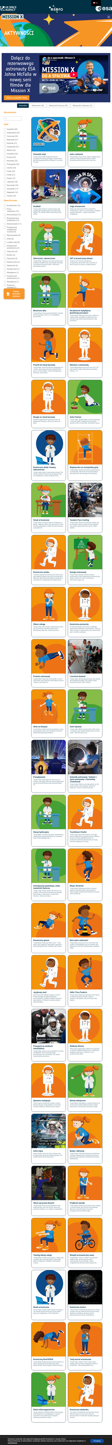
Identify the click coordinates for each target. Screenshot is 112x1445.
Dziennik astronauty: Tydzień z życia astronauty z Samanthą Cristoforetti (83, 779)
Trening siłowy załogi (42, 1255)
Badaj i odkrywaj (77, 1151)
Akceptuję (97, 1441)
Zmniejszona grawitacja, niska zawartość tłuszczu (46, 887)
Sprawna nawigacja (41, 1100)
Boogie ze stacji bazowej (44, 417)
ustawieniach (12, 1443)
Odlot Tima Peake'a (78, 992)
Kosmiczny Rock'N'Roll (43, 1359)
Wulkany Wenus (77, 1046)
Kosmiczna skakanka (79, 1410)
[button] (23, 105)
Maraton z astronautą (79, 365)
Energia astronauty (78, 572)
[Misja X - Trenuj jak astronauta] (13, 16)
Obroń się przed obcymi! (43, 1203)
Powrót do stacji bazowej (44, 365)
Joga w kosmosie (77, 206)
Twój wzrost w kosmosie (80, 1359)
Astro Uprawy (75, 727)
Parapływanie (39, 777)
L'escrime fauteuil (77, 676)
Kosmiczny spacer (41, 940)
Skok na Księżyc (40, 727)
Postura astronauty (41, 676)
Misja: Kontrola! (77, 886)
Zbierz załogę (39, 624)
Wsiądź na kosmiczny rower (82, 1255)
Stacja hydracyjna (41, 832)
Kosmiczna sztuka (41, 572)
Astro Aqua (38, 1151)
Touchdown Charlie (78, 832)
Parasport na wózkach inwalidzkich (43, 1047)
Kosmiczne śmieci (78, 1307)
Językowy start (39, 992)
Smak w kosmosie (41, 520)
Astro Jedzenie (76, 154)
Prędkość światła (77, 1203)
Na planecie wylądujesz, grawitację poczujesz (80, 311)
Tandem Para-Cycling (79, 520)
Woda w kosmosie (41, 1307)
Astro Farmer (75, 417)
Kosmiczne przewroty (79, 624)
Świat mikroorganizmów (44, 1410)
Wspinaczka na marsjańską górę (84, 467)
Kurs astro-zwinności (79, 940)
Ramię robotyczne (78, 1100)
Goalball (37, 206)
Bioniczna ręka (39, 310)
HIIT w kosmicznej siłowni (81, 258)
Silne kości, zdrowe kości (44, 258)
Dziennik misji (39, 154)
